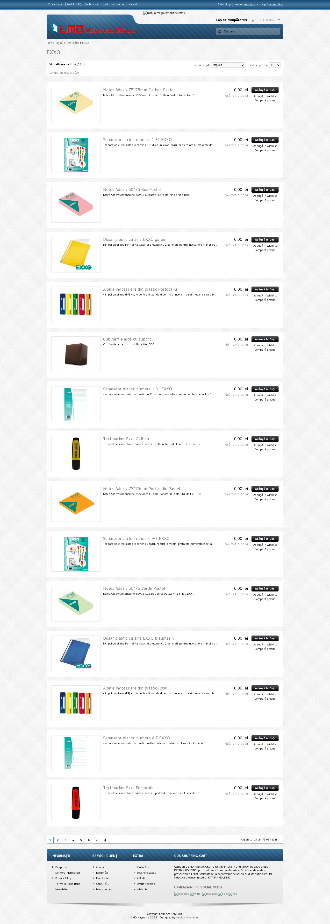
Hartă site (102, 878)
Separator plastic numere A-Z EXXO (136, 738)
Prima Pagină (55, 4)
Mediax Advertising (187, 917)
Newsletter (62, 889)
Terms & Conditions (67, 884)
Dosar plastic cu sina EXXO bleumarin (138, 638)
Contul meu (91, 4)
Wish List (142, 889)
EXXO (85, 43)
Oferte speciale (146, 884)
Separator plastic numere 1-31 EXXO (137, 389)
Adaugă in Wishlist (265, 96)
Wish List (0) (74, 4)
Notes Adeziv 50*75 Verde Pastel (134, 588)
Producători (144, 867)
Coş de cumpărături (113, 4)
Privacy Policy (63, 878)
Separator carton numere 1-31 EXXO (137, 139)
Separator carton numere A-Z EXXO (136, 538)
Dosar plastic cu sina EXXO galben (135, 239)
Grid (82, 64)
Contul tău (102, 884)
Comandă (133, 4)
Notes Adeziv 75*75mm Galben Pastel (139, 89)
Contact (101, 867)
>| (104, 840)
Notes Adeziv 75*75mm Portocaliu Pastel (141, 488)
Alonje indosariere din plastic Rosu (135, 688)
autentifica (276, 4)
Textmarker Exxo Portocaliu (129, 787)
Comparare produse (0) (64, 72)
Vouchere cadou (146, 872)
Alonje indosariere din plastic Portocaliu (140, 289)
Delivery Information (67, 872)
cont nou (249, 4)
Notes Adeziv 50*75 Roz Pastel (132, 189)
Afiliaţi (141, 878)
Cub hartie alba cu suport (127, 339)
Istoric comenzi (105, 889)
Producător (72, 43)
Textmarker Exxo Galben (126, 438)
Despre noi (62, 867)
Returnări (102, 872)
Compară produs (265, 100)
